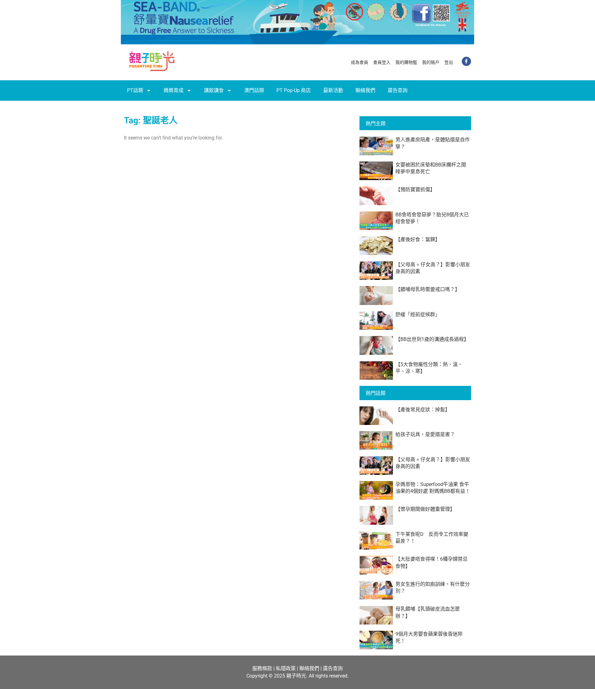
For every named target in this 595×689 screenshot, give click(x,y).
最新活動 (333, 90)
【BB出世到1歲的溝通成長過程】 (432, 339)
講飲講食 (214, 90)
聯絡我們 (365, 90)
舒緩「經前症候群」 (417, 314)
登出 (448, 62)
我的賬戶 (430, 62)
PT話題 (135, 90)
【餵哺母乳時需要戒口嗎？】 (427, 289)
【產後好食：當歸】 (417, 239)
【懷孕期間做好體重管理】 (425, 509)
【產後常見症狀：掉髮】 (422, 410)
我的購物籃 (406, 62)
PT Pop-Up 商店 (293, 90)
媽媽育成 (173, 90)
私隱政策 (286, 668)
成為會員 (359, 62)
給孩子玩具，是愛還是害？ (425, 434)
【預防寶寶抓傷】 (415, 189)
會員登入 (381, 62)
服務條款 (262, 668)
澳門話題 (254, 90)
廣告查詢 (398, 90)
